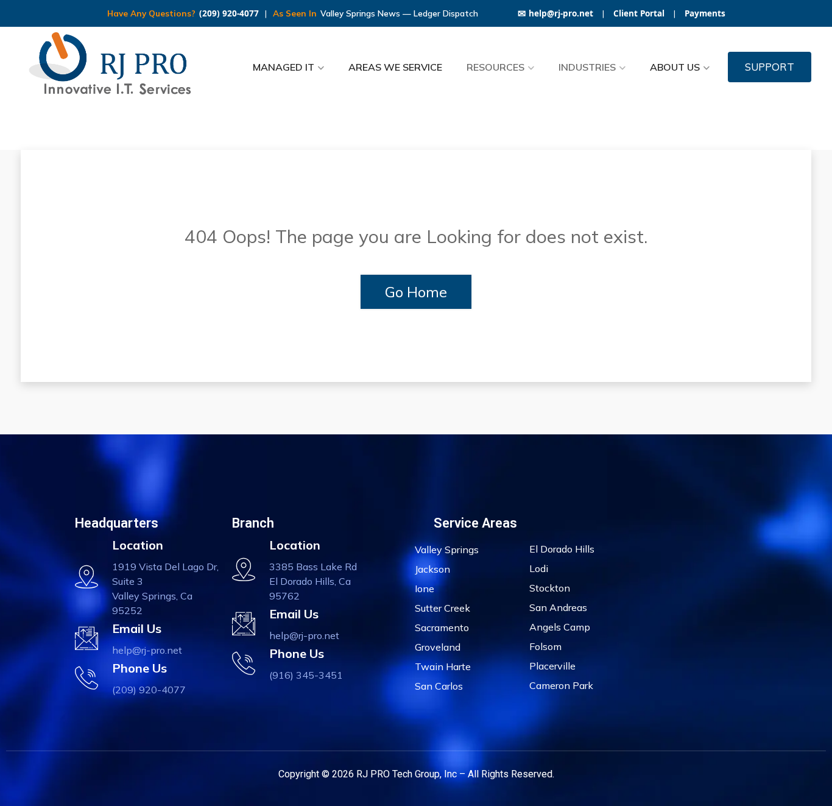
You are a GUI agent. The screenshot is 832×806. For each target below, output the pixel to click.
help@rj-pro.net (555, 13)
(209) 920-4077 (229, 13)
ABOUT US (675, 67)
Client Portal (639, 13)
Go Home (416, 292)
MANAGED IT (283, 67)
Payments (705, 13)
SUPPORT (769, 66)
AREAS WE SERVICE (395, 67)
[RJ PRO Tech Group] (114, 67)
